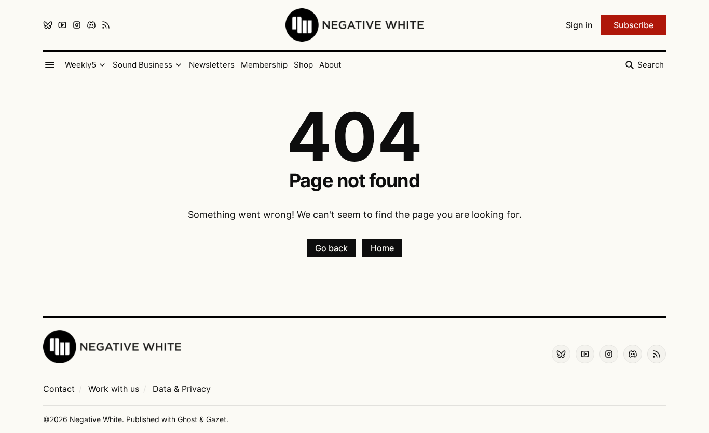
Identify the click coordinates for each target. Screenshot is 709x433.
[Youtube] (62, 25)
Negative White (96, 419)
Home (382, 248)
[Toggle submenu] (102, 65)
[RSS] (106, 25)
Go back (331, 248)
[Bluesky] (47, 25)
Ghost (187, 419)
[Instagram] (76, 25)
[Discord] (91, 25)
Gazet (216, 419)
